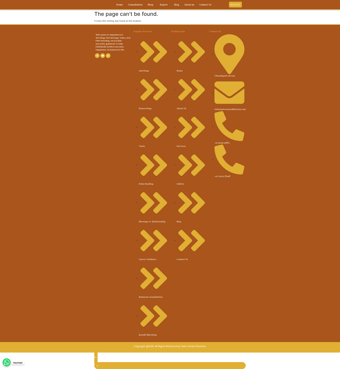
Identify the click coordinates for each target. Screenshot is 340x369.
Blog (176, 4)
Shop (150, 4)
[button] (151, 4)
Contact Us (205, 4)
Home (119, 4)
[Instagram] (108, 55)
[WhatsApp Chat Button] (7, 362)
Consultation (135, 4)
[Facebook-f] (97, 55)
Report (164, 4)
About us (189, 4)
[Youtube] (102, 55)
